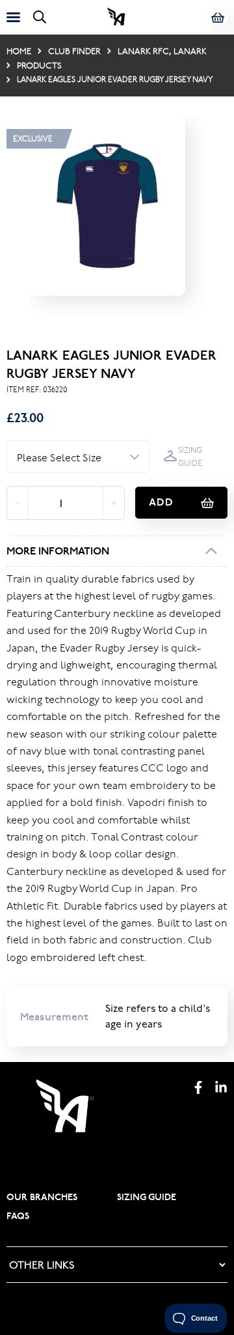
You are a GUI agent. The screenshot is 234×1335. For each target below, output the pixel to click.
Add (161, 502)
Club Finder (74, 51)
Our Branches (41, 1196)
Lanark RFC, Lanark (162, 51)
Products (39, 65)
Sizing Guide (190, 456)
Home (18, 51)
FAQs (17, 1215)
